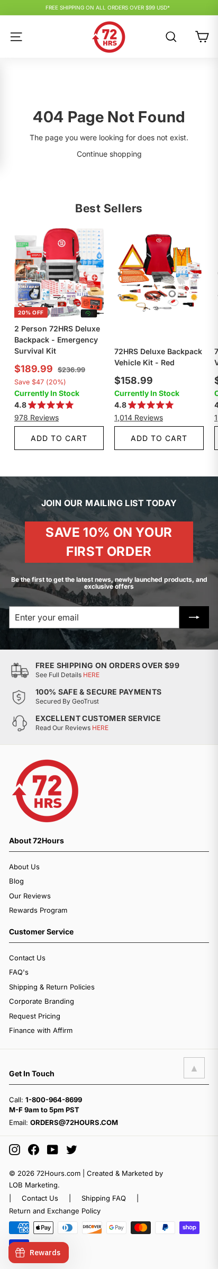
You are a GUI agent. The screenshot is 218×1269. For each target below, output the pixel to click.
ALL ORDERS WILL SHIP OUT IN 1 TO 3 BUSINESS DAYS (108, 9)
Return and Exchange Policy (55, 1211)
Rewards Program (38, 910)
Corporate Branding (41, 1001)
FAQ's (19, 972)
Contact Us (27, 957)
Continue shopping (109, 153)
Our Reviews (30, 896)
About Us (24, 866)
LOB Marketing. (34, 1185)
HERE (91, 675)
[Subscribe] (194, 617)
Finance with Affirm (40, 1030)
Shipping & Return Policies (52, 987)
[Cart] (201, 36)
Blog (16, 881)
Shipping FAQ (103, 1198)
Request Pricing (34, 1016)
